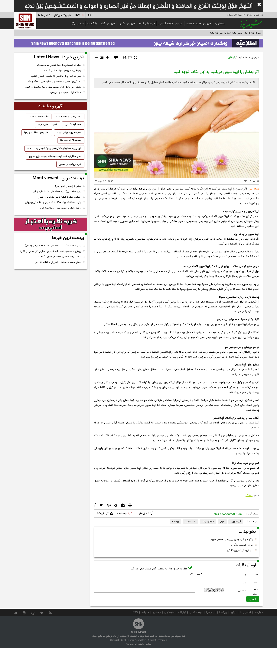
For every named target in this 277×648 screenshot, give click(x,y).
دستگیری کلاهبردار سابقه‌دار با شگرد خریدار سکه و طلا (54, 81)
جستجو (157, 612)
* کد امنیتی (255, 592)
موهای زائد (208, 521)
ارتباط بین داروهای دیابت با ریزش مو (62, 71)
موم (222, 521)
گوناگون (231, 58)
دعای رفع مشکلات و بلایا (36, 133)
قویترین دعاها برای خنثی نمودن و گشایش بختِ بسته (54, 148)
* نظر (199, 574)
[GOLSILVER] (50, 224)
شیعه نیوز (253, 188)
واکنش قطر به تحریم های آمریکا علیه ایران (60, 208)
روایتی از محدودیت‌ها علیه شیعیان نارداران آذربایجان (50, 251)
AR (89, 15)
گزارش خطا (102, 513)
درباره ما (259, 612)
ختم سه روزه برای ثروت (69, 133)
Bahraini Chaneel (70, 140)
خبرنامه (145, 612)
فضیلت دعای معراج (47, 125)
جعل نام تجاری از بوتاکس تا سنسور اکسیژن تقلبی (56, 76)
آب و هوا (211, 612)
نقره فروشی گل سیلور (70, 164)
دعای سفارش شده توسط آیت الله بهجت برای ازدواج (55, 156)
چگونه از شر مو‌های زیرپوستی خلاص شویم (231, 539)
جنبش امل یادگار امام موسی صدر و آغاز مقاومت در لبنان (53, 87)
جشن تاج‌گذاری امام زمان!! (67, 186)
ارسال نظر (144, 513)
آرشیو (233, 612)
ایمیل (255, 582)
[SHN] (25, 20)
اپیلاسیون (236, 521)
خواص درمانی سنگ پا (242, 545)
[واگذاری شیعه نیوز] (138, 42)
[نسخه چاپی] (124, 57)
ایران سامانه (131, 644)
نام (257, 574)
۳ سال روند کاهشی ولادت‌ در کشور (59, 257)
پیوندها (223, 612)
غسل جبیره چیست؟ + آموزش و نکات (58, 262)
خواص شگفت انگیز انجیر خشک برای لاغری (59, 197)
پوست (175, 521)
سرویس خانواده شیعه (198, 23)
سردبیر (80, 23)
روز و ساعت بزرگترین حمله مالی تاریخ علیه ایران (57, 192)
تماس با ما (44, 15)
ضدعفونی (190, 521)
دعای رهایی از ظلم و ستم (68, 117)
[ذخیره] (135, 57)
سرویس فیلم (108, 23)
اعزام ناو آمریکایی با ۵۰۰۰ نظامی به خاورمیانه (59, 65)
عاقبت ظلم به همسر (38, 117)
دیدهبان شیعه (147, 23)
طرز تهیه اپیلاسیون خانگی (240, 550)
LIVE (77, 15)
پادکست (92, 23)
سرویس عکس (127, 23)
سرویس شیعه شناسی (170, 23)
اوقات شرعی (195, 612)
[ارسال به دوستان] (130, 57)
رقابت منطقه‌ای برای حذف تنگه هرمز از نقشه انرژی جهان (53, 202)
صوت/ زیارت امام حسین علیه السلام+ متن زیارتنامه (235, 33)
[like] (126, 514)
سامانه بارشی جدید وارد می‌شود (65, 92)
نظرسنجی (169, 612)
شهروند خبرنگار (62, 15)
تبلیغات (182, 612)
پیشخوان (220, 23)
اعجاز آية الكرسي (73, 125)
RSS (135, 612)
